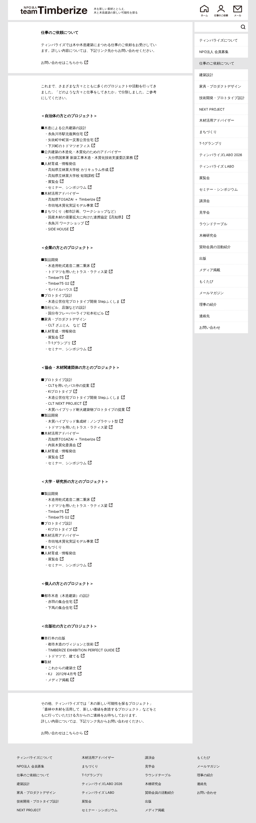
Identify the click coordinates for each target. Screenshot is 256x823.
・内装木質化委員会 (60, 445)
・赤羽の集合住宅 (58, 601)
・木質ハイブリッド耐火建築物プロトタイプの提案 (84, 409)
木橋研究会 (208, 235)
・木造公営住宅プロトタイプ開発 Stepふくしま (82, 301)
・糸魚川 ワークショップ (64, 223)
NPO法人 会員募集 (213, 52)
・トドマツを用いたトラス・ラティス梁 (76, 271)
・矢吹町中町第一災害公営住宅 (69, 140)
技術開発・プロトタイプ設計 (222, 98)
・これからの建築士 (60, 668)
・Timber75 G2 (56, 283)
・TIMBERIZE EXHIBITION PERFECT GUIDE (79, 650)
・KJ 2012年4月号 (60, 674)
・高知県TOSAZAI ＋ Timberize (69, 199)
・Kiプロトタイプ (58, 391)
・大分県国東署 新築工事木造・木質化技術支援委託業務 (88, 157)
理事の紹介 (208, 304)
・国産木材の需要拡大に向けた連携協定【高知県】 (84, 217)
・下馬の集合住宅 (58, 607)
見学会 (204, 212)
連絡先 (204, 316)
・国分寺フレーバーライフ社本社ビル (74, 313)
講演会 (204, 201)
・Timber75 (54, 277)
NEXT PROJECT (212, 109)
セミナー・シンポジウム (218, 189)
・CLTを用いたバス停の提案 (67, 385)
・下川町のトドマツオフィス (67, 146)
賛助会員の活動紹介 (215, 247)
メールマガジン (211, 293)
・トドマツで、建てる (62, 656)
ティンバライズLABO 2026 (220, 155)
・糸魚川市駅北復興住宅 (63, 134)
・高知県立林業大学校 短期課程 (69, 175)
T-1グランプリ (210, 143)
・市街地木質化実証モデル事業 (69, 205)
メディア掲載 (209, 270)
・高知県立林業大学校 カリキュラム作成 (76, 169)
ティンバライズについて (218, 40)
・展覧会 (51, 181)
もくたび (206, 281)
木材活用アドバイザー (216, 120)
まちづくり (208, 132)
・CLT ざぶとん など (62, 325)
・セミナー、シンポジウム (65, 187)
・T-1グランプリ (57, 343)
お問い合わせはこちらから (62, 62)
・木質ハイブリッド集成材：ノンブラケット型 (81, 421)
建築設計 (206, 75)
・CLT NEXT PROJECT (63, 403)
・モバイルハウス (58, 289)
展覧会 (204, 178)
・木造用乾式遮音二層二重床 (67, 265)
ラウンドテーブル (213, 224)
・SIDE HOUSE (56, 229)
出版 (202, 258)
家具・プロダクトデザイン (220, 86)
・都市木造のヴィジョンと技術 (69, 644)
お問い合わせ (209, 327)
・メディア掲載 (56, 680)
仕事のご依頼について (216, 63)
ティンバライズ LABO (216, 166)
